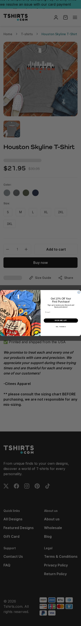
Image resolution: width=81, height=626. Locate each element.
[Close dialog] (79, 292)
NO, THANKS (61, 327)
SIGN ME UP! (60, 320)
